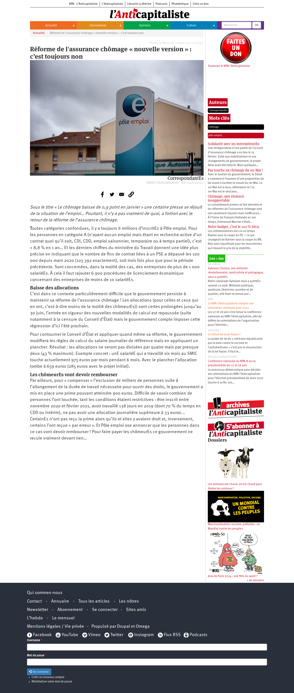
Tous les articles (94, 601)
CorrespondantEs (218, 110)
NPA (210, 299)
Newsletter (37, 610)
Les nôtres (129, 601)
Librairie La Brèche (139, 4)
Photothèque (180, 4)
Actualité (43, 27)
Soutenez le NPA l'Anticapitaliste (229, 66)
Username (33, 640)
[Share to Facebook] (102, 194)
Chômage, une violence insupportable (226, 198)
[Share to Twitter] (112, 194)
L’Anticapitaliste (112, 4)
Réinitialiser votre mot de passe (52, 681)
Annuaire (60, 601)
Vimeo (94, 635)
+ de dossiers (255, 580)
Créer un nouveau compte (48, 677)
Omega (143, 626)
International (91, 27)
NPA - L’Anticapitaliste (83, 4)
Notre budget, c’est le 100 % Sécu (233, 226)
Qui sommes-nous (44, 593)
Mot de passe (35, 655)
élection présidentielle (222, 356)
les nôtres (214, 264)
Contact (34, 601)
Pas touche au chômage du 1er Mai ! (235, 170)
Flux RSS (172, 635)
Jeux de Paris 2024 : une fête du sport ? (233, 576)
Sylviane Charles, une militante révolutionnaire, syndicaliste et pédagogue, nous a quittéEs (236, 273)
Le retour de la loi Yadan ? (224, 334)
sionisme (213, 330)
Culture (183, 27)
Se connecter (105, 610)
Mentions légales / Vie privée (55, 626)
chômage (213, 127)
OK (256, 25)
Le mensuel (63, 618)
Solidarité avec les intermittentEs (233, 144)
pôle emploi (215, 135)
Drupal (123, 626)
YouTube (69, 635)
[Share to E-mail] (122, 194)
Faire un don (201, 4)
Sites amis (136, 610)
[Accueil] (147, 14)
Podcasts (161, 4)
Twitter (116, 635)
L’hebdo (35, 618)
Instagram (144, 635)
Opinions (137, 27)
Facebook (42, 635)
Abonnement (70, 610)
